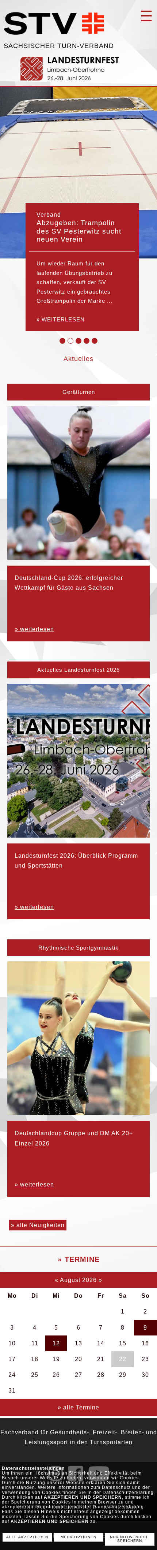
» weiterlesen (61, 319)
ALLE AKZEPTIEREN (27, 1537)
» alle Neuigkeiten (38, 1225)
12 (56, 1343)
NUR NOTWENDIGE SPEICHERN (129, 1539)
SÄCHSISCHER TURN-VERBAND (59, 45)
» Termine (79, 1259)
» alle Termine (78, 1407)
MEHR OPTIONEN (78, 1537)
